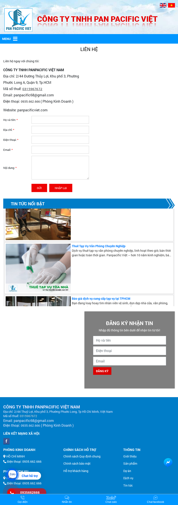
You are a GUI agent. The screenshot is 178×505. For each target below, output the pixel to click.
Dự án (127, 471)
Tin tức (128, 485)
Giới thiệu (130, 456)
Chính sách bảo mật (77, 463)
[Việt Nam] (171, 5)
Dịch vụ (128, 478)
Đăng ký (102, 371)
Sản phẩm (130, 463)
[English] (163, 5)
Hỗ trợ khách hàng (75, 471)
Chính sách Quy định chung (82, 456)
